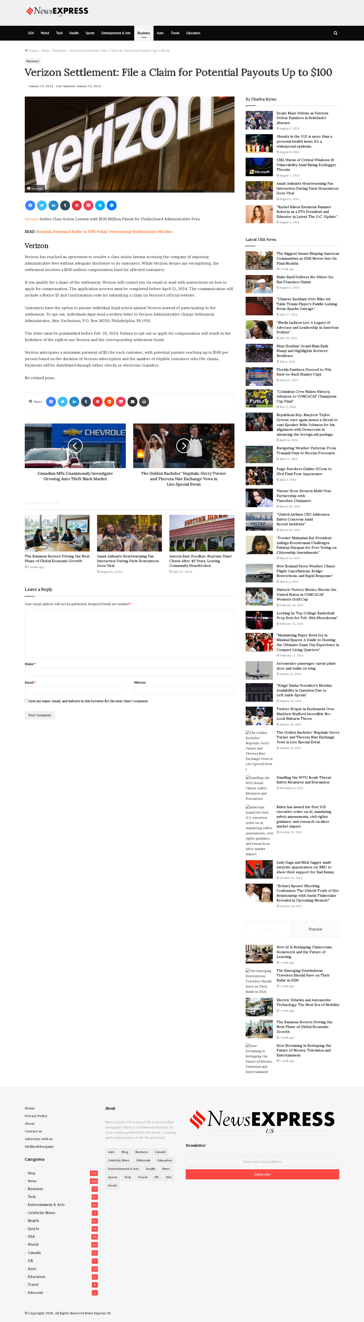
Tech (59, 33)
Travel (175, 33)
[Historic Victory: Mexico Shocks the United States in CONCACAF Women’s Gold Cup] (259, 596)
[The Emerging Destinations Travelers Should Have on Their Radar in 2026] (259, 981)
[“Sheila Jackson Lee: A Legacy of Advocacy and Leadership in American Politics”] (259, 329)
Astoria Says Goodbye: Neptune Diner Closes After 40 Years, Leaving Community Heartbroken (200, 561)
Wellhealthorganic (39, 1146)
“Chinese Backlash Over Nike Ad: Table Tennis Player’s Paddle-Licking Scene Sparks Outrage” (307, 304)
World (45, 33)
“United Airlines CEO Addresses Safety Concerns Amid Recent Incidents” (303, 519)
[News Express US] (57, 11)
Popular (315, 929)
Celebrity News (41, 1212)
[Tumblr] (65, 205)
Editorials (35, 1293)
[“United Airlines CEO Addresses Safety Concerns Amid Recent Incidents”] (259, 521)
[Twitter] (42, 205)
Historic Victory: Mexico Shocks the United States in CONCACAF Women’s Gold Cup (307, 594)
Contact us (33, 1131)
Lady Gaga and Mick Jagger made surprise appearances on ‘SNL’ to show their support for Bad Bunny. (305, 867)
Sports (90, 33)
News (45, 50)
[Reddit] (109, 402)
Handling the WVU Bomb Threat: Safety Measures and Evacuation (304, 780)
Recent (268, 929)
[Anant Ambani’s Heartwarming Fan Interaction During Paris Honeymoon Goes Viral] (129, 533)
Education (193, 33)
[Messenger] (112, 205)
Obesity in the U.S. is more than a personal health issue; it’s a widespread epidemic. (304, 141)
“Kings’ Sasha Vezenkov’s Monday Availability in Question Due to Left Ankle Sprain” (304, 690)
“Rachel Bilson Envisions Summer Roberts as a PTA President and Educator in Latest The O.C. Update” (307, 212)
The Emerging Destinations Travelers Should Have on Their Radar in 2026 (303, 975)
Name (30, 664)
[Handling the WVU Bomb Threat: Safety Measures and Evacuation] (259, 788)
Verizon (32, 219)
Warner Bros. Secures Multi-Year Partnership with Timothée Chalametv (304, 496)
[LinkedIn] (53, 205)
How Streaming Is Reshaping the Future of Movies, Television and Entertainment (304, 1050)
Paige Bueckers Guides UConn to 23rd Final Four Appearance (304, 471)
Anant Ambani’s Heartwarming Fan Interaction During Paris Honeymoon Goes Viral (128, 561)
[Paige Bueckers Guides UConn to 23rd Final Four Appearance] (259, 476)
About (30, 1123)
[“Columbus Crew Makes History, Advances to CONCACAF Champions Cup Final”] (259, 398)
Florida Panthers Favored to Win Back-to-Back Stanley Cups (304, 372)
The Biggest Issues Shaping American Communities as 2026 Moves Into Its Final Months (308, 258)
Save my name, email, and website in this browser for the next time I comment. (89, 701)
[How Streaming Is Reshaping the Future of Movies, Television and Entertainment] (259, 1058)
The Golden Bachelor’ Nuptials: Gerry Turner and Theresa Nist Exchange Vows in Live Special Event (308, 737)
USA (31, 33)
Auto (160, 33)
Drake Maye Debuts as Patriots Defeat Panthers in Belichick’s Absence (302, 118)
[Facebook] (30, 205)
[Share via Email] (132, 402)
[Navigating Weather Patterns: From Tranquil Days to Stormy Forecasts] (259, 454)
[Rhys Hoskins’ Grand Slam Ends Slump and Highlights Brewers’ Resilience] (259, 353)
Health (74, 33)
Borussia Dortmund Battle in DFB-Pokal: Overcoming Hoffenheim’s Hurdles (104, 231)
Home (33, 50)
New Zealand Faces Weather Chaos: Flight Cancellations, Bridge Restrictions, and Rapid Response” (306, 571)
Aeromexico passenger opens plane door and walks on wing (306, 666)
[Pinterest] (77, 205)
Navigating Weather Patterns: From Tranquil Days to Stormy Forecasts (306, 450)
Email (30, 682)
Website (140, 682)
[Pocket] (88, 205)
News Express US (98, 1313)
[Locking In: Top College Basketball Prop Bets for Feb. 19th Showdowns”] (259, 620)
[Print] (144, 402)
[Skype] (100, 205)
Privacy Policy (36, 1116)
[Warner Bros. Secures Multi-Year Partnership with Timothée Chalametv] (259, 498)
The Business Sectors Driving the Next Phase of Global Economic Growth (57, 558)
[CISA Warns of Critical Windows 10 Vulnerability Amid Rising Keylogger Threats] (259, 167)
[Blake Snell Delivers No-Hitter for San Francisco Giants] (259, 284)
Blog (31, 1173)
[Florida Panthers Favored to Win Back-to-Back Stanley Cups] (259, 376)
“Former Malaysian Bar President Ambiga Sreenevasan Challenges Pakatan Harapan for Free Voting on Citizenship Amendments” (307, 545)
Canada (34, 1252)
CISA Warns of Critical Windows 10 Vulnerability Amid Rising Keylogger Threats (306, 165)
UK (30, 1260)
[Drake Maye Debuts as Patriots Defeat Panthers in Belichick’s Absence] (259, 120)
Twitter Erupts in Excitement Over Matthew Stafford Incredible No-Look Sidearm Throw (306, 714)
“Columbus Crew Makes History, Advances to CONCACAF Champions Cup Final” (307, 396)
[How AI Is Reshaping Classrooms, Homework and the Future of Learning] (259, 954)
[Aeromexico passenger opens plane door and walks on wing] (259, 670)
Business (144, 33)
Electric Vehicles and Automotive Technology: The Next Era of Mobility (308, 1002)
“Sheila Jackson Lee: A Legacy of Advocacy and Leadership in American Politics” (307, 327)
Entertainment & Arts (116, 33)
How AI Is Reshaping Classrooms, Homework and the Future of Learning (304, 952)
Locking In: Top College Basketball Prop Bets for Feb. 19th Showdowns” (307, 615)
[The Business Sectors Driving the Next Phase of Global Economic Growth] (57, 533)
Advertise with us (39, 1139)
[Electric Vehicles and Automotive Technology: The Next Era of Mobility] (259, 1007)
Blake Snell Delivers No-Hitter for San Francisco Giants (305, 279)
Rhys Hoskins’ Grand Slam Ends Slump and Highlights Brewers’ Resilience (302, 351)
